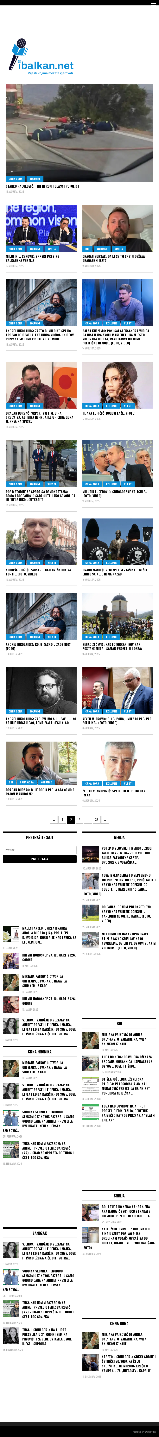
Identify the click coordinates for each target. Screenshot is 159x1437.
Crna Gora (15, 179)
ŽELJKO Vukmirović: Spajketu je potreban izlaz (113, 793)
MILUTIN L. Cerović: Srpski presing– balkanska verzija (33, 258)
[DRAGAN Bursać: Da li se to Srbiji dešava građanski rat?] (117, 228)
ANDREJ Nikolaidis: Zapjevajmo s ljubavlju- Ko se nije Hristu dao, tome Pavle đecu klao (41, 721)
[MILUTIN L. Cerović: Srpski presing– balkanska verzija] (41, 228)
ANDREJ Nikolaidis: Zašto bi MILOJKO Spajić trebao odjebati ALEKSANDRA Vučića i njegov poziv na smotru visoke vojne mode (40, 335)
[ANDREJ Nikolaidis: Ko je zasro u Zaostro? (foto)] (41, 616)
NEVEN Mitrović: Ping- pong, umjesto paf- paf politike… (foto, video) (116, 721)
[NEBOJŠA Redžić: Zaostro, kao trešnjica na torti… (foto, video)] (41, 542)
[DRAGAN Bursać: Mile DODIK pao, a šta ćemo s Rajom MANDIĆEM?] (41, 763)
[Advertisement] (73, 21)
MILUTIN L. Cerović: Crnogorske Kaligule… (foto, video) (114, 493)
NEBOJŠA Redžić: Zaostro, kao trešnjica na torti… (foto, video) (38, 572)
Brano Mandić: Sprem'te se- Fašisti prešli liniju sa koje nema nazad (114, 572)
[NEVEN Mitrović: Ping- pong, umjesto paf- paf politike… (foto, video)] (117, 690)
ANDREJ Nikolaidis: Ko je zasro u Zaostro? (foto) (38, 646)
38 (97, 819)
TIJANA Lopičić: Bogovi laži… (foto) (109, 413)
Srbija (52, 249)
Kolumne (35, 179)
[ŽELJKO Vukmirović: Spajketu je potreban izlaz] (117, 764)
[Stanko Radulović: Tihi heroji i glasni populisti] (79, 133)
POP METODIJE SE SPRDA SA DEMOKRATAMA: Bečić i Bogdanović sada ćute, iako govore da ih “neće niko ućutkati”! (40, 495)
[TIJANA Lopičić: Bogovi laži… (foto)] (117, 385)
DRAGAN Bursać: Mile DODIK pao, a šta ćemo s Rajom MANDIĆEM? (40, 792)
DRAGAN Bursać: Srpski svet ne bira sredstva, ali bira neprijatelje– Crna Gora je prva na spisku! (39, 417)
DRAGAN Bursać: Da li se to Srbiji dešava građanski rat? (113, 258)
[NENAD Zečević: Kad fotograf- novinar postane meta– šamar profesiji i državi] (117, 616)
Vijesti (128, 323)
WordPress (150, 1431)
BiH (87, 249)
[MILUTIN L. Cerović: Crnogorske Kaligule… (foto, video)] (117, 463)
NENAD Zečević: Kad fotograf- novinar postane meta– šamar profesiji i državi (112, 646)
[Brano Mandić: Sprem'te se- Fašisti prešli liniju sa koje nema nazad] (117, 542)
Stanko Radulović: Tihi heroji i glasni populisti (43, 186)
